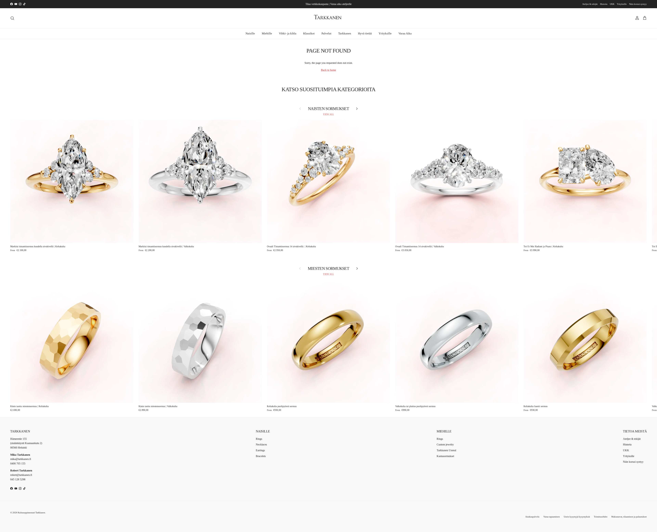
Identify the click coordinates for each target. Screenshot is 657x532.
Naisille (250, 33)
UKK (612, 4)
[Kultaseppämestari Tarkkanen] (328, 18)
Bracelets (261, 456)
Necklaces (261, 444)
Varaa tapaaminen (551, 516)
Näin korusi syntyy (638, 4)
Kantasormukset (445, 456)
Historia (603, 4)
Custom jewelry (445, 444)
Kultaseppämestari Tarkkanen (31, 512)
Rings (259, 438)
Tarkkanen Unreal (446, 450)
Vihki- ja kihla (287, 33)
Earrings (260, 450)
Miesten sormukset (328, 268)
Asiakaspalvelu (532, 516)
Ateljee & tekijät (590, 4)
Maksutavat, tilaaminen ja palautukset (629, 516)
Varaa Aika (405, 33)
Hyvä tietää (365, 33)
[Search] (12, 18)
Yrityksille (622, 4)
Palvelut (326, 33)
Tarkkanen (344, 33)
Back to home (328, 70)
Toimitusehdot (600, 516)
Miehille (267, 33)
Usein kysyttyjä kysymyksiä (577, 516)
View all (328, 114)
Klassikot (309, 33)
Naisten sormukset (328, 108)
